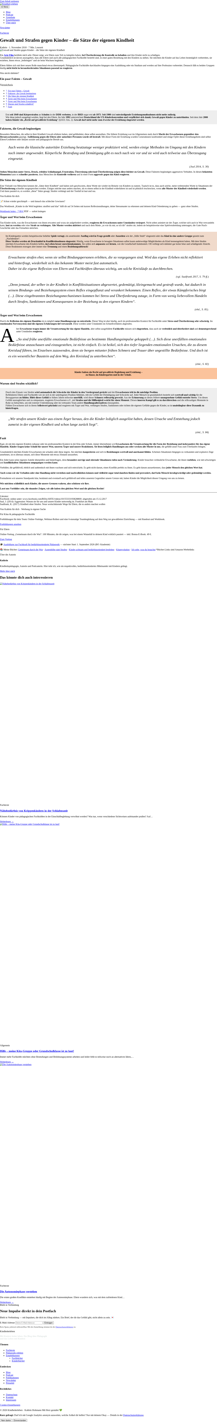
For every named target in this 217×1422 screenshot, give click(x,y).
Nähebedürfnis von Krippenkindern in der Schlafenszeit (34, 810)
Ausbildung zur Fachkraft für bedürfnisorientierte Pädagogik (31, 544)
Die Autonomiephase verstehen (18, 1291)
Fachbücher (17, 1358)
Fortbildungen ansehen (10, 524)
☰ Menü (4, 7)
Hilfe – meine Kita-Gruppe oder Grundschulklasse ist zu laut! (37, 1051)
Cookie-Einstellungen (10, 1405)
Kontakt (9, 1397)
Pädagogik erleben (14, 1353)
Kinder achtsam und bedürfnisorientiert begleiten (91, 549)
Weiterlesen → (7, 821)
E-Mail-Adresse (7, 1322)
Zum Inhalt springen (9, 1)
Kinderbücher (18, 1361)
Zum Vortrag (6, 539)
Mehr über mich (7, 571)
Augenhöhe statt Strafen (56, 549)
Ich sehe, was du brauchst (143, 549)
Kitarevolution (123, 549)
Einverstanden (20, 1420)
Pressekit (10, 1383)
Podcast (9, 14)
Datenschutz (11, 1394)
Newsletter (5, 27)
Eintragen (48, 1323)
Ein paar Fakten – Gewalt (18, 91)
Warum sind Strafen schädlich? (21, 104)
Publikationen (12, 1377)
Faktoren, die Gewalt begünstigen (22, 93)
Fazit (10, 106)
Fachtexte (4, 33)
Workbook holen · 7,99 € (11, 211)
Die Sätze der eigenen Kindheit (21, 96)
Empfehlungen (13, 20)
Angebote (10, 17)
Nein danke (6, 1420)
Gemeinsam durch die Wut (30, 549)
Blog (8, 12)
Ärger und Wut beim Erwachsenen (22, 99)
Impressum (11, 1400)
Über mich (11, 22)
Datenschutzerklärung (64, 1327)
